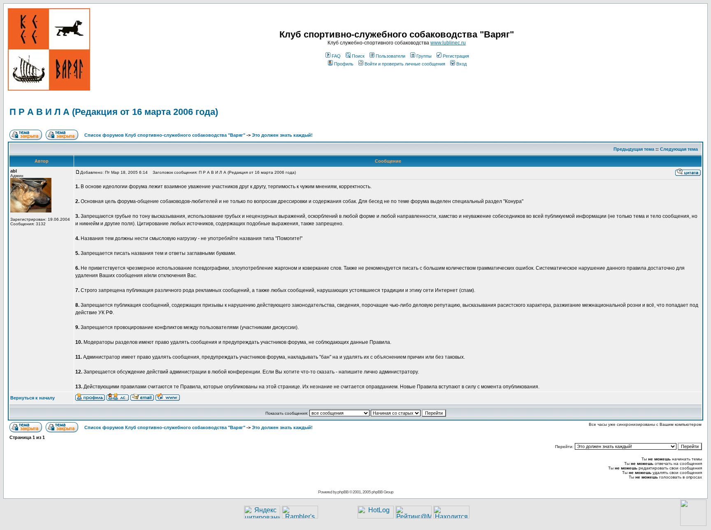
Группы (424, 56)
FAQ (336, 56)
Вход (461, 63)
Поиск (358, 56)
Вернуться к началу (32, 397)
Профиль (343, 63)
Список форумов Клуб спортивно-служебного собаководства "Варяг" (164, 135)
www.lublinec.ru (448, 43)
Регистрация (456, 56)
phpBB (343, 492)
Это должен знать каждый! (282, 135)
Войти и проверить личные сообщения (405, 63)
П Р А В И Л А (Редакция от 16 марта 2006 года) (113, 112)
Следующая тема (679, 149)
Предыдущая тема (633, 149)
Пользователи (390, 56)
